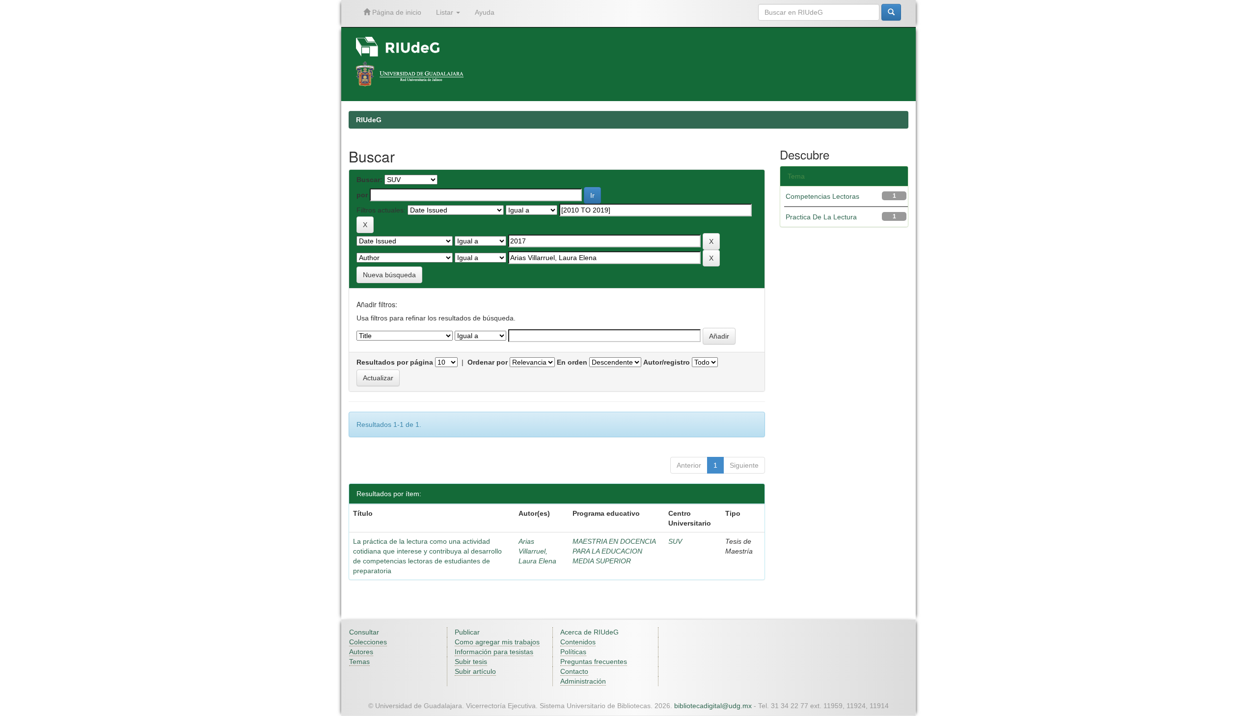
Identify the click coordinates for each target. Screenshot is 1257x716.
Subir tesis (471, 661)
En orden (572, 362)
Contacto (574, 671)
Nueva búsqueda (389, 275)
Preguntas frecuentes (593, 661)
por (362, 195)
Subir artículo (475, 671)
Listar (445, 12)
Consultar (364, 632)
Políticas (573, 652)
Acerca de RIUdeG (589, 632)
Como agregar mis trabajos (497, 642)
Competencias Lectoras (822, 196)
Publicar (467, 632)
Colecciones (368, 642)
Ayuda (484, 12)
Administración (583, 681)
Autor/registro (666, 362)
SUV (675, 541)
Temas (359, 661)
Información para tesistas (494, 652)
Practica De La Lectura (821, 217)
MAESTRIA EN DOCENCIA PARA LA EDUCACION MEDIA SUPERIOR (614, 551)
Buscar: (369, 180)
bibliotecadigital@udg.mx (713, 706)
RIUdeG (369, 120)
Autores (361, 652)
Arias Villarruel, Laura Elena (537, 551)
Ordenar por (487, 362)
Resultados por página (394, 362)
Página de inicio (395, 12)
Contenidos (578, 642)
